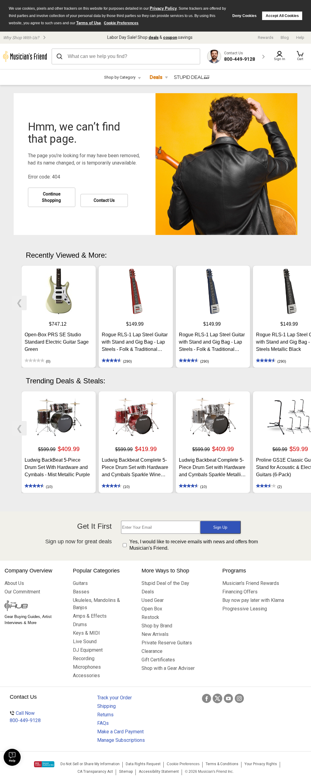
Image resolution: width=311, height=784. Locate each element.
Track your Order (114, 698)
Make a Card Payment (120, 732)
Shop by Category (119, 77)
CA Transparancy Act (95, 771)
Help (300, 37)
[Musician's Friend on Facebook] (206, 698)
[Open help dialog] (12, 757)
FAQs (103, 723)
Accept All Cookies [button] (282, 16)
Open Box (152, 609)
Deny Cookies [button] (244, 16)
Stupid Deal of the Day (165, 583)
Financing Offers (240, 592)
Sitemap (126, 771)
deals (154, 37)
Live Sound (85, 641)
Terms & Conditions (222, 764)
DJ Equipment (88, 650)
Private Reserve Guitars (167, 643)
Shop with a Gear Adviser (168, 668)
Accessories (86, 675)
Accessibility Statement (159, 771)
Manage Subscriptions (121, 740)
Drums (80, 624)
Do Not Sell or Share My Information (90, 764)
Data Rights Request (143, 764)
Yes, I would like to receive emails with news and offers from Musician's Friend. (193, 545)
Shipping (106, 706)
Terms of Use (88, 23)
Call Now (25, 716)
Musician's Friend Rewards (250, 583)
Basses (81, 592)
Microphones (87, 667)
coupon (170, 37)
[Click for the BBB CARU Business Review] (44, 764)
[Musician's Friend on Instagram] (239, 698)
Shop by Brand (157, 626)
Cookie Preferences (121, 23)
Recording (83, 658)
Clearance (152, 651)
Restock (150, 617)
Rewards (265, 37)
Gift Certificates (158, 660)
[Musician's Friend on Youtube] (228, 698)
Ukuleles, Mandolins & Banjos (96, 603)
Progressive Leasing (244, 609)
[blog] (34, 606)
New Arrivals (155, 634)
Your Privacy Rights (260, 764)
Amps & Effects (90, 616)
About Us (14, 583)
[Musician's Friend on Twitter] (217, 698)
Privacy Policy (163, 8)
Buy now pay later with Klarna (253, 600)
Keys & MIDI (86, 633)
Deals (156, 77)
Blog (285, 37)
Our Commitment (22, 592)
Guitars (80, 583)
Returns (105, 715)
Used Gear (153, 600)
